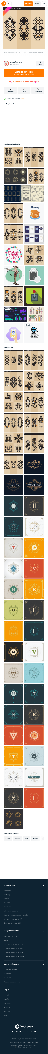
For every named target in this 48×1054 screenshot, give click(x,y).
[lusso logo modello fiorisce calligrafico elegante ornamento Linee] (13, 837)
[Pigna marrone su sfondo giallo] (33, 397)
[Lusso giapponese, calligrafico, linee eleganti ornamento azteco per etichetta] (13, 178)
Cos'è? (22, 99)
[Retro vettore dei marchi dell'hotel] (15, 197)
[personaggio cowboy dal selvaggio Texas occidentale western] (14, 376)
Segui (40, 64)
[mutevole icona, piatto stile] (13, 418)
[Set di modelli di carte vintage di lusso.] (13, 314)
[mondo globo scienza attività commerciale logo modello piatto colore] (13, 476)
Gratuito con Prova (24, 72)
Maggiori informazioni (12, 104)
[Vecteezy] (3, 3)
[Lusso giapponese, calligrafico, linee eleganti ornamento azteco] (13, 157)
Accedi (37, 3)
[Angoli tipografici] (15, 232)
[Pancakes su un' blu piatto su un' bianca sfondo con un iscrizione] (13, 273)
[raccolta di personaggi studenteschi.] (12, 453)
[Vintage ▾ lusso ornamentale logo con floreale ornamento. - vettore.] (13, 732)
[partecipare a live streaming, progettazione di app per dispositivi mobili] (31, 455)
